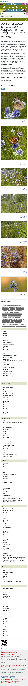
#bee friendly (21, 324)
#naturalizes (14, 307)
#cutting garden (18, 314)
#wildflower (4, 326)
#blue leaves (4, 310)
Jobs (11, 679)
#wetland (23, 326)
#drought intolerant (19, 319)
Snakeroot (11, 34)
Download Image (23, 122)
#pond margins (12, 305)
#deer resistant (11, 310)
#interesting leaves (19, 308)
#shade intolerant (5, 322)
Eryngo (3, 31)
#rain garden (12, 308)
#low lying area (5, 305)
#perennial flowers (11, 315)
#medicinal (12, 322)
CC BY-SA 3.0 (24, 272)
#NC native (4, 324)
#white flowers (5, 314)
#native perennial (11, 317)
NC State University (5, 654)
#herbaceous (4, 317)
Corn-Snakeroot (15, 29)
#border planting (20, 307)
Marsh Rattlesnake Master (12, 31)
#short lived (18, 326)
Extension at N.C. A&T (6, 682)
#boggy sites (4, 315)
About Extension (5, 679)
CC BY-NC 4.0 (24, 121)
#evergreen (13, 321)
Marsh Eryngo (12, 31)
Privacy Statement (5, 666)
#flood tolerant (18, 322)
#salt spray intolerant (6, 321)
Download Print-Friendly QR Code (9, 648)
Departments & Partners (19, 679)
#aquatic (17, 317)
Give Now (15, 682)
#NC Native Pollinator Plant (12, 324)
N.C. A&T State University (18, 654)
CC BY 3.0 (25, 296)
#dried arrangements (16, 312)
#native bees (19, 321)
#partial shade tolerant (6, 312)
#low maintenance (5, 308)
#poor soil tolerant (11, 326)
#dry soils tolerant (18, 310)
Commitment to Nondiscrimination (13, 665)
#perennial (18, 315)
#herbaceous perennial (6, 319)
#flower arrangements (6, 307)
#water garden (11, 314)
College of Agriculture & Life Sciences (10, 681)
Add (3, 88)
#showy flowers (19, 305)
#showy (13, 319)
